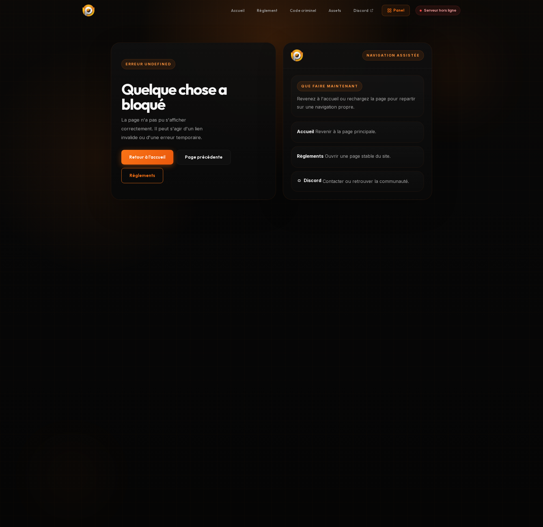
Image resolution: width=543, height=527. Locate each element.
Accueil (237, 10)
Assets (335, 10)
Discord (361, 10)
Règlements (142, 175)
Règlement (267, 10)
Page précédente (204, 157)
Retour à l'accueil (147, 157)
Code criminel (303, 10)
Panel (399, 10)
